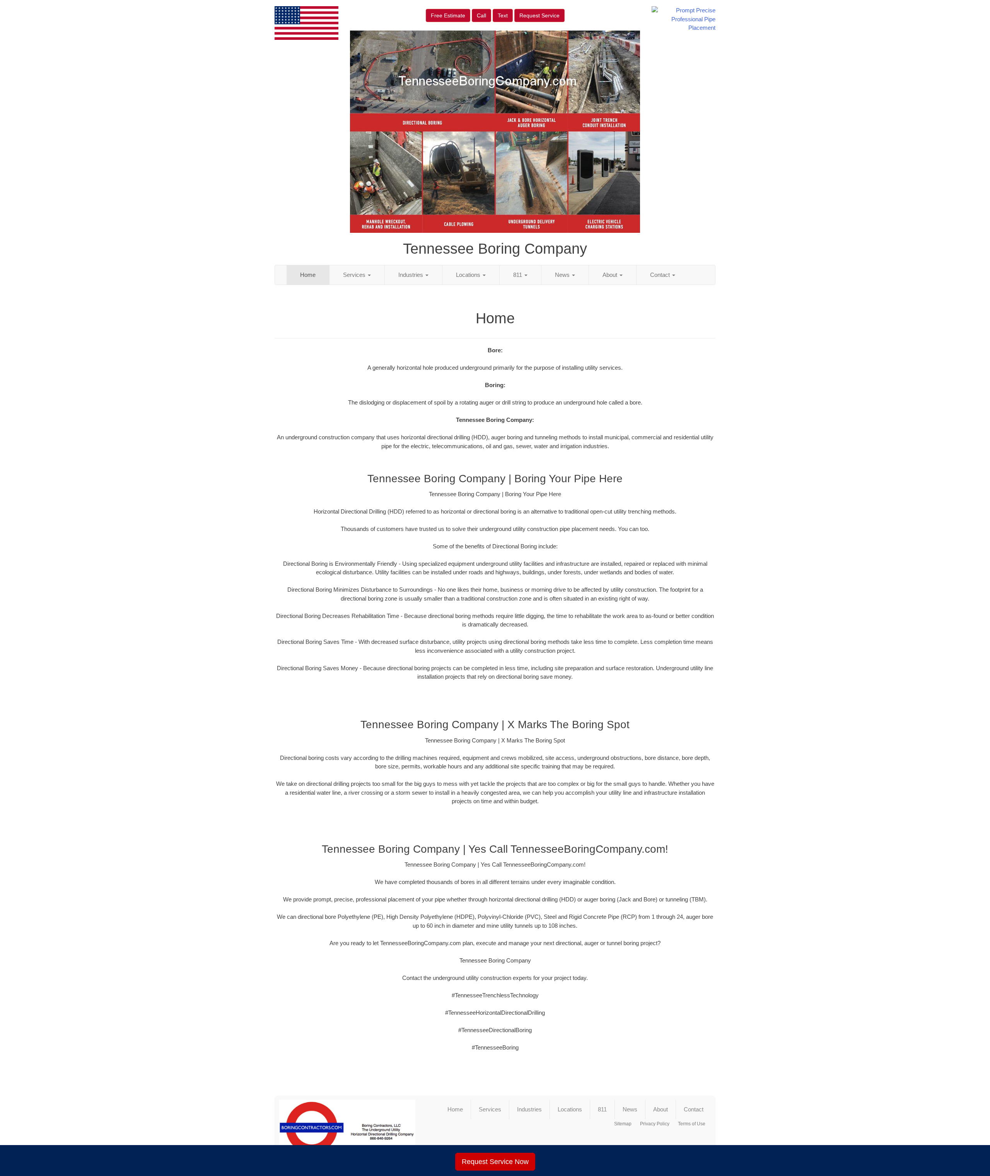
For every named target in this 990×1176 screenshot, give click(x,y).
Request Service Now (495, 1162)
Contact (660, 274)
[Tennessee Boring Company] (347, 1131)
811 (518, 274)
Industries (411, 274)
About (611, 274)
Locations (469, 274)
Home (308, 274)
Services (355, 274)
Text (503, 15)
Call (481, 15)
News (563, 274)
